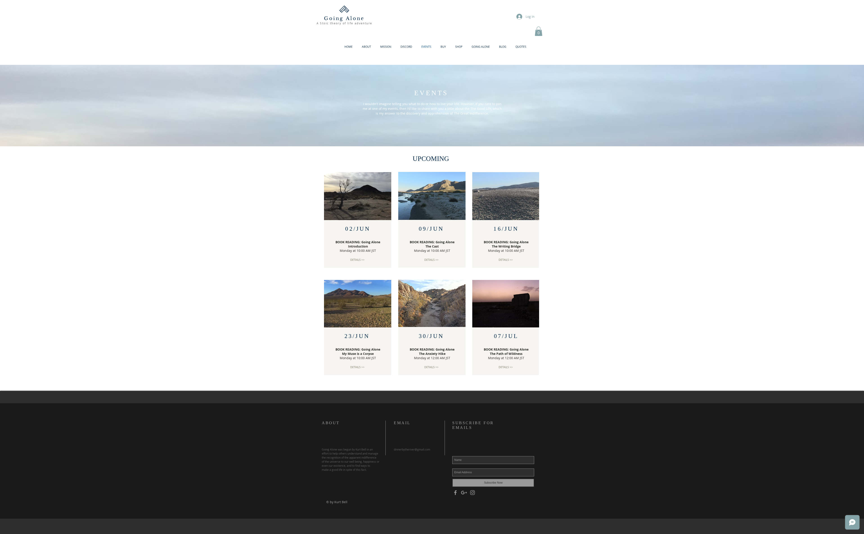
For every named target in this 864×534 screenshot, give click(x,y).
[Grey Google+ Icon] (464, 492)
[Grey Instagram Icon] (472, 492)
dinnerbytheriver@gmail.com (412, 449)
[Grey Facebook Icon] (455, 492)
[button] (538, 31)
